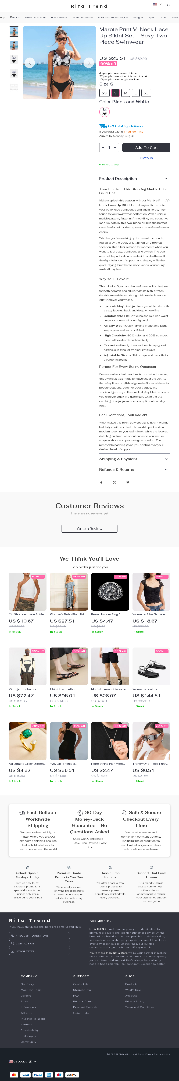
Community (28, 1041)
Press (24, 1001)
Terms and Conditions (140, 1007)
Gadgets (138, 17)
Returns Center (83, 1001)
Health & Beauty (35, 17)
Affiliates (27, 1013)
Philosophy (28, 1036)
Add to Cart (146, 147)
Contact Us (80, 984)
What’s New (133, 989)
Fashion (15, 17)
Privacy (149, 1054)
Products (131, 984)
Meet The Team (31, 989)
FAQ (76, 995)
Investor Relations (33, 1018)
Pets (163, 17)
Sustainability (30, 1030)
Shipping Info (82, 989)
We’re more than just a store (109, 952)
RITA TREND (98, 929)
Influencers (28, 1007)
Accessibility (163, 1054)
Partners (26, 1024)
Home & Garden (83, 17)
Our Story (27, 984)
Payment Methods (85, 1007)
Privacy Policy (134, 1001)
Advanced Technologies (113, 17)
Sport (152, 17)
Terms (141, 1054)
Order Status (81, 1013)
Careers (26, 995)
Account (131, 995)
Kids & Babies (59, 17)
